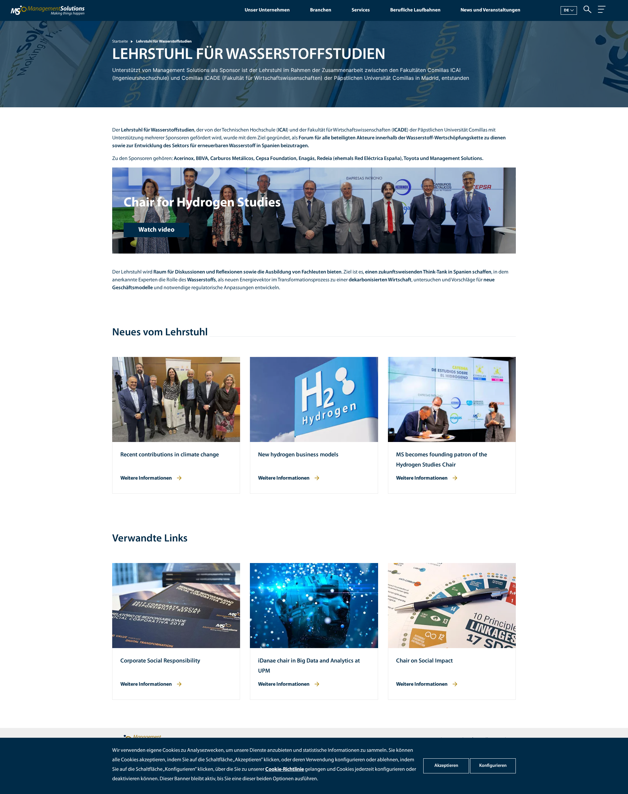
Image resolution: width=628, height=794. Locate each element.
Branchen (320, 10)
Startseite (120, 42)
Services (361, 10)
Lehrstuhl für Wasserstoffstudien (164, 42)
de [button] (566, 10)
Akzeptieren (446, 765)
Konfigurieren (493, 765)
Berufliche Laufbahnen (415, 10)
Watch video (156, 230)
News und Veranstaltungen (490, 10)
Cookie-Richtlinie (284, 769)
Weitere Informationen (146, 478)
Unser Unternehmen (267, 10)
